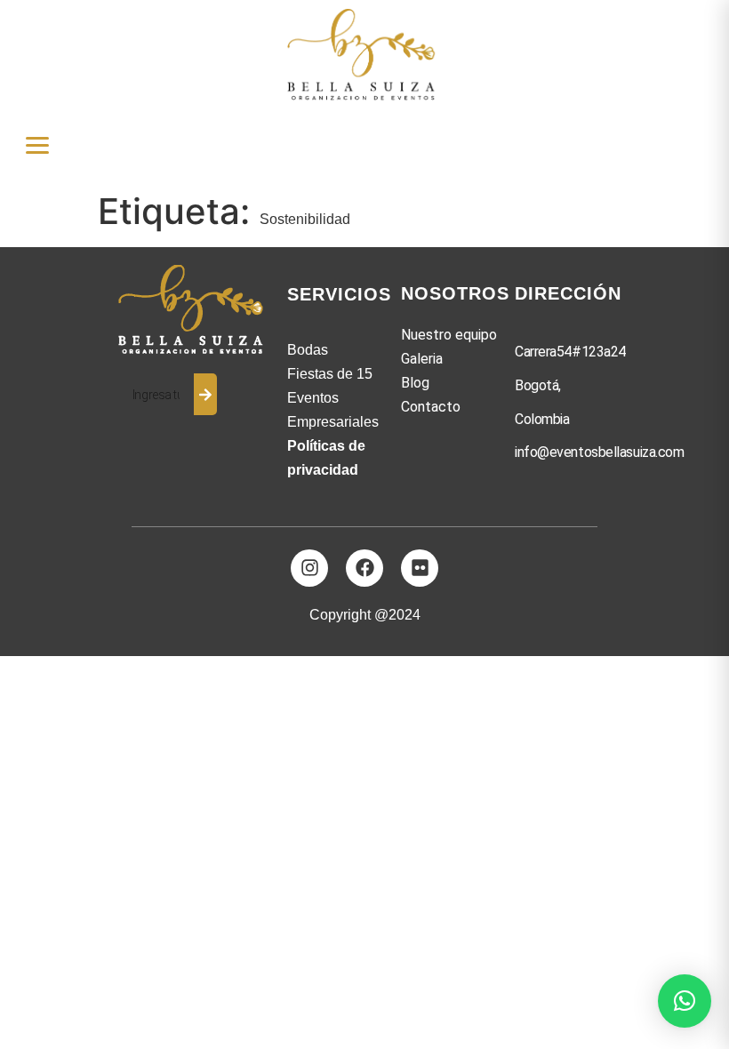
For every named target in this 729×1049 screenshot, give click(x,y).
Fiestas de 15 (330, 373)
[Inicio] (193, 310)
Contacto (431, 406)
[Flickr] (419, 568)
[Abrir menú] (37, 145)
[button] (684, 1001)
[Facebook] (364, 568)
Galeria (422, 358)
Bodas (307, 349)
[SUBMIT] (205, 394)
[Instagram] (309, 568)
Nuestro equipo (449, 334)
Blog (415, 382)
